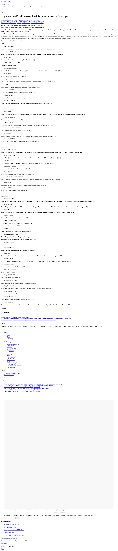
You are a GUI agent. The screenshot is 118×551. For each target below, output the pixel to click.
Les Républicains (11, 364)
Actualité (3, 317)
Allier (8, 335)
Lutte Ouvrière (11, 352)
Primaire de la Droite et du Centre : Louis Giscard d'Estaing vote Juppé (22, 387)
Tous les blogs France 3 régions (9, 538)
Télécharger (4, 543)
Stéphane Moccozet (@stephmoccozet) (16, 20)
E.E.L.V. (9, 347)
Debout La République (13, 344)
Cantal (8, 337)
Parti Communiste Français (14, 365)
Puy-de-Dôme (10, 339)
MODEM (9, 354)
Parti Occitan (10, 358)
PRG (8, 361)
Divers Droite (10, 345)
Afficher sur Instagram (59, 512)
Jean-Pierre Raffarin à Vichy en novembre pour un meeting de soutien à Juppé (23, 389)
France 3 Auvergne (22, 326)
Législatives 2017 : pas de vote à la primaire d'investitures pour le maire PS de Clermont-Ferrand (28, 385)
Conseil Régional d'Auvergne (13, 317)
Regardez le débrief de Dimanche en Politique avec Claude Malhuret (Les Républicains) (26, 388)
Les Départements (8, 334)
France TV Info (8, 376)
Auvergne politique (11, 524)
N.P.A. (9, 355)
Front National (10, 350)
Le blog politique (5, 4)
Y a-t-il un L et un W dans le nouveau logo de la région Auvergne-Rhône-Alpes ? (24, 391)
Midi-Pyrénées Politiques (14, 530)
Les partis (6, 341)
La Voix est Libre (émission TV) (12, 373)
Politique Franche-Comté (14, 535)
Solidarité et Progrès (12, 363)
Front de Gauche (11, 348)
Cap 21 (9, 342)
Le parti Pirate (10, 351)
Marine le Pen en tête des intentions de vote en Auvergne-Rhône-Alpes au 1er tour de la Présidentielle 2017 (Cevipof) (33, 384)
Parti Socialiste (25, 317)
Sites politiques (7, 377)
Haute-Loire (10, 338)
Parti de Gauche (11, 367)
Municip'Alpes (9, 532)
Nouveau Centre (11, 357)
